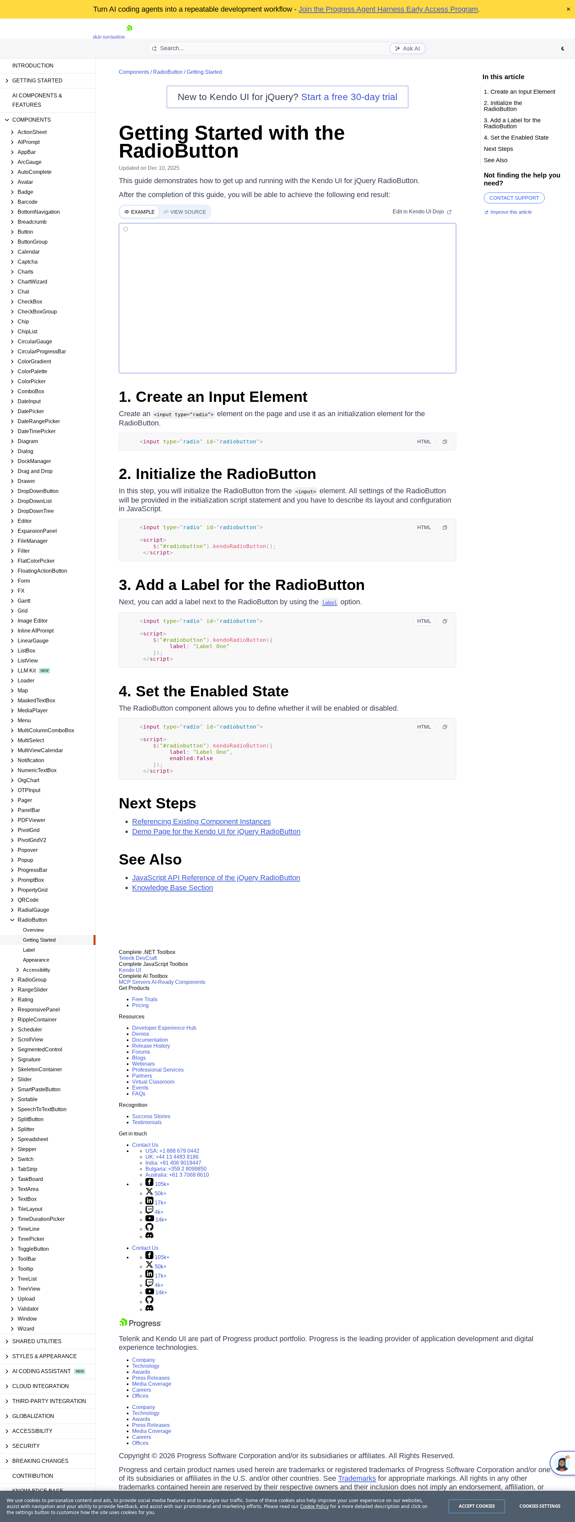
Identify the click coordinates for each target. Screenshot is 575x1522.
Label (29, 950)
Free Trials (144, 999)
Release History (151, 1046)
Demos (140, 1034)
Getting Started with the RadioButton (232, 142)
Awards (141, 1372)
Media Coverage (151, 1384)
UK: (172, 1157)
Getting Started (39, 940)
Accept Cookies (477, 1506)
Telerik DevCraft (138, 958)
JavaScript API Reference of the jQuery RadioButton (216, 878)
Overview (33, 930)
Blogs (139, 1058)
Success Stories (151, 1116)
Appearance (36, 960)
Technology (145, 1366)
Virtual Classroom (153, 1082)
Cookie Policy (314, 1506)
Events (140, 1088)
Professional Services (158, 1070)
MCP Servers (134, 982)
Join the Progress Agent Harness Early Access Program (388, 9)
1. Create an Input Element (213, 396)
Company (143, 1360)
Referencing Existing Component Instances (201, 821)
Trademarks (357, 1478)
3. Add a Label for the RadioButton (242, 584)
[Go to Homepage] (129, 37)
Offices (140, 1396)
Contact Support (514, 198)
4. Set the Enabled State (204, 691)
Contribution (32, 1476)
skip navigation (109, 37)
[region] (287, 1506)
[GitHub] (149, 1229)
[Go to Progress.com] (140, 1326)
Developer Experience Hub (164, 1028)
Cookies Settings (539, 1506)
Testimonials (147, 1122)
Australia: (177, 1175)
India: (173, 1163)
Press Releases (151, 1378)
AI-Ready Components (178, 982)
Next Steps (157, 803)
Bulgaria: (176, 1169)
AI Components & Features (37, 100)
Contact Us (145, 1145)
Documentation (150, 1040)
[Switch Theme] (563, 48)
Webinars (143, 1064)
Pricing (140, 1005)
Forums (141, 1052)
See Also (150, 859)
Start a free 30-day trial (349, 97)
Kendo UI (130, 970)
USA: (172, 1151)
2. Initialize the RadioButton (217, 473)
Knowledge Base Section (172, 887)
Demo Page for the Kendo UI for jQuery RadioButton (216, 831)
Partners (142, 1076)
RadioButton (168, 72)
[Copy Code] (445, 441)
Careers (141, 1390)
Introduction (33, 65)
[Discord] (149, 1236)
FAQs (138, 1094)
